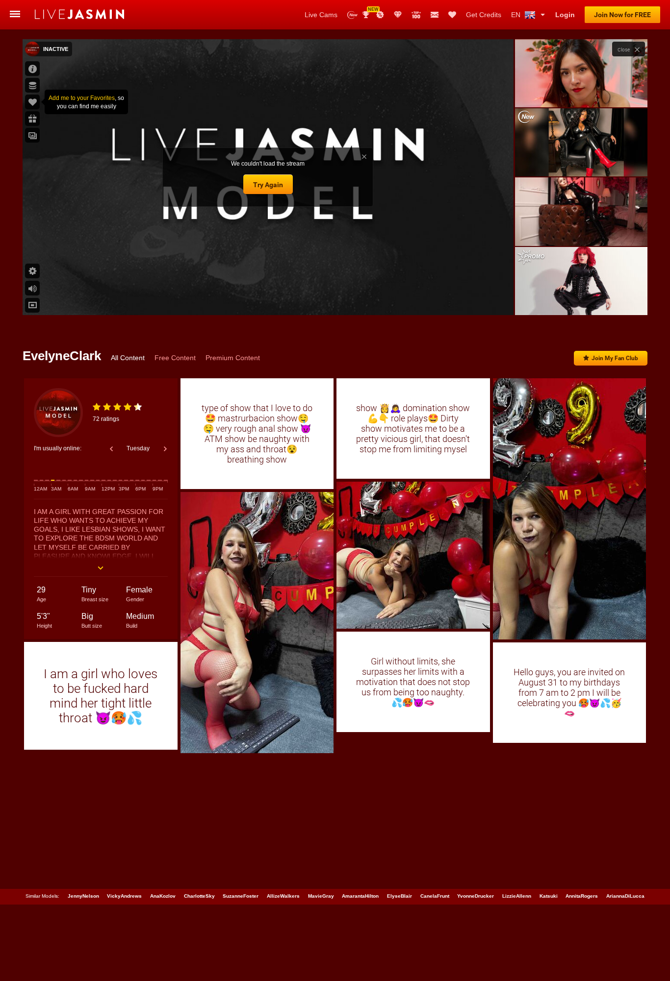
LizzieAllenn (516, 896)
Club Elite (398, 15)
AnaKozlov (163, 896)
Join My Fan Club (615, 358)
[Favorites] (452, 15)
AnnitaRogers (582, 896)
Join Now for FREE (622, 15)
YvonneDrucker (475, 896)
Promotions (380, 15)
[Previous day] (111, 448)
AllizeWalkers (283, 896)
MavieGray (321, 896)
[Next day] (165, 448)
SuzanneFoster (240, 896)
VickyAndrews (124, 896)
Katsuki (549, 896)
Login (565, 15)
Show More (580, 298)
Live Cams (321, 15)
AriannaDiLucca (625, 896)
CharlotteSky (199, 896)
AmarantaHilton (360, 896)
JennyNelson (83, 896)
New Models (352, 15)
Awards (369, 11)
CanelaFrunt (434, 896)
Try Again (268, 185)
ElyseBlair (399, 896)
